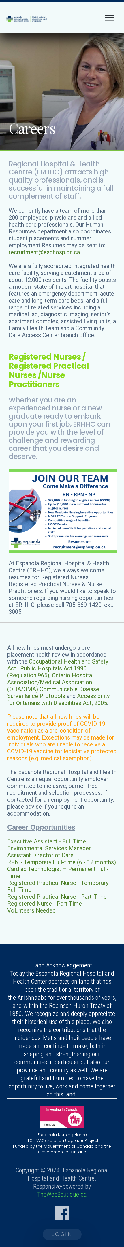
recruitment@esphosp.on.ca (44, 252)
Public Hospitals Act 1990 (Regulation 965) (47, 672)
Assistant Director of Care (40, 855)
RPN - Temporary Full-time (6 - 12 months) (61, 862)
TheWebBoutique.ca (62, 1194)
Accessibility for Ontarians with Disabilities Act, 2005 (58, 699)
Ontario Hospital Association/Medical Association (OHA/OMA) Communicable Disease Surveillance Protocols (53, 685)
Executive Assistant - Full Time (46, 841)
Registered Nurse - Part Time (44, 903)
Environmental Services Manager (49, 848)
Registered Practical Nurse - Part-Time (57, 896)
